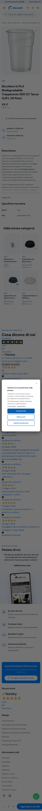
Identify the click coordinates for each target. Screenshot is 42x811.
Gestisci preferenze (21, 423)
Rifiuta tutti (21, 417)
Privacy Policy (11, 406)
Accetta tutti (21, 411)
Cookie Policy (21, 406)
